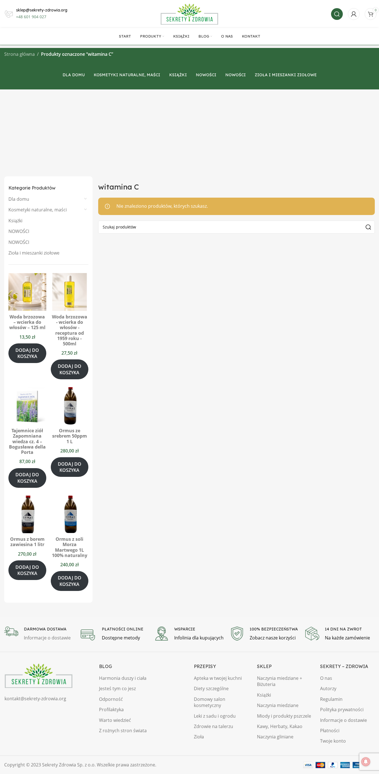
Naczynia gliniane (275, 737)
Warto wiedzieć (115, 720)
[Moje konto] (354, 14)
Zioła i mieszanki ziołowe (33, 253)
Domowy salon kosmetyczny (209, 702)
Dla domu (18, 199)
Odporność (111, 699)
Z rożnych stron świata (123, 730)
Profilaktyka (111, 709)
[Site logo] (189, 13)
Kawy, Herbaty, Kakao (279, 726)
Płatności (329, 730)
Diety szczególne (211, 688)
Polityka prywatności (342, 709)
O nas (326, 678)
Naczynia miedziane (277, 705)
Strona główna (19, 54)
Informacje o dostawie (343, 720)
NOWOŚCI (18, 231)
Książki (15, 221)
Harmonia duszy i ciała (122, 678)
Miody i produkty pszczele (284, 716)
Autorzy (328, 688)
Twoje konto (333, 741)
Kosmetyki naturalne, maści (37, 210)
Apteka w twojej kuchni (218, 678)
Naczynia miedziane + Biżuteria (279, 681)
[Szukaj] (337, 14)
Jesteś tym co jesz (117, 688)
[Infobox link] (39, 634)
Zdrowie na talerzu (213, 726)
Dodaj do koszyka (27, 353)
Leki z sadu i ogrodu (215, 716)
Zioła (199, 737)
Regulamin (331, 699)
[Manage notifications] (365, 761)
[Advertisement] (189, 131)
